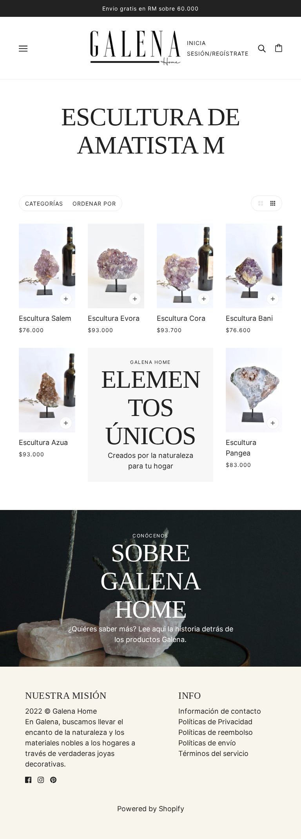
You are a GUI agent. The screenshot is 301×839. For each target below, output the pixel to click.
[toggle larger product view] (259, 203)
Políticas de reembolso (215, 732)
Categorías (44, 203)
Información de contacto (219, 711)
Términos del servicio (213, 753)
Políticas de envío (207, 743)
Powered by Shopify (150, 809)
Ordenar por (94, 203)
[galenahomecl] (135, 47)
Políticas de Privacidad (215, 722)
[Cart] (278, 48)
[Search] (262, 48)
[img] (28, 779)
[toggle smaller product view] (274, 203)
